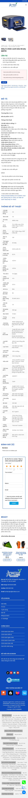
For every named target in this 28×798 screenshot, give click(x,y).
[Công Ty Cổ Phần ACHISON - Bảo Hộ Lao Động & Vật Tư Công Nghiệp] (13, 4)
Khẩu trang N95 (9, 790)
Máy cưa (12, 785)
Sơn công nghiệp (7, 778)
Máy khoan (18, 785)
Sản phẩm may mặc (7, 719)
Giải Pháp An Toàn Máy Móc (16, 775)
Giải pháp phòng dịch (7, 788)
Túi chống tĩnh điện (15, 757)
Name (7, 483)
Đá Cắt (25, 766)
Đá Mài (4, 768)
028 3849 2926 (12, 585)
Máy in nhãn (4, 46)
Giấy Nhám (24, 768)
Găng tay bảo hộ (7, 722)
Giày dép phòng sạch (8, 752)
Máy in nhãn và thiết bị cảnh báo (13, 731)
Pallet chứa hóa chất (14, 780)
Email (6, 490)
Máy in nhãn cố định (14, 46)
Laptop (17, 794)
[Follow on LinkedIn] (14, 672)
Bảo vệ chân (16, 722)
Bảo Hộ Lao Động (7, 715)
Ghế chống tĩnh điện (21, 750)
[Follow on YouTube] (17, 672)
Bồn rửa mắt (9, 721)
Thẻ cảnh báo (18, 745)
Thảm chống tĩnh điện (14, 756)
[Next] (24, 23)
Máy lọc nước (21, 776)
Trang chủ (4, 45)
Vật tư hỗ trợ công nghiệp (16, 45)
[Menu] (26, 5)
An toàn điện (16, 715)
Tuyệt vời (21, 468)
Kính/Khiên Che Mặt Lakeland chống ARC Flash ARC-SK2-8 (7, 554)
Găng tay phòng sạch (8, 750)
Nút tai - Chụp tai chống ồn (10, 724)
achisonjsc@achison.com (12, 591)
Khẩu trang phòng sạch (12, 754)
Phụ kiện (14, 769)
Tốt (17, 468)
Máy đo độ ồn (18, 734)
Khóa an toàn (10, 745)
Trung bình (14, 469)
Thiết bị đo (10, 734)
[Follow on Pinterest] (11, 672)
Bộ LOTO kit (22, 743)
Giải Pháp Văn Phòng (7, 794)
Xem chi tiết (7, 560)
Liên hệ (4, 82)
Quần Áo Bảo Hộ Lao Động (9, 726)
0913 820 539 (9, 588)
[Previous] (3, 23)
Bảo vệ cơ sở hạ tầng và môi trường (11, 773)
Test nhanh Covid (19, 790)
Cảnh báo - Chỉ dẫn (21, 717)
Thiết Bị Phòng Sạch (8, 748)
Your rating (8, 463)
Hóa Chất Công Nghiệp (13, 768)
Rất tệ (7, 468)
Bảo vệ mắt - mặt (9, 717)
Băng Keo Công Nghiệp (16, 766)
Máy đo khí (16, 727)
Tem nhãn (20, 762)
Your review (8, 472)
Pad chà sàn (12, 764)
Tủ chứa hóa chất (14, 740)
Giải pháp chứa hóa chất (8, 738)
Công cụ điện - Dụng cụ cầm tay (11, 783)
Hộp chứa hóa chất (22, 738)
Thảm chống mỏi (21, 764)
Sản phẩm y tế (18, 719)
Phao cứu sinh (22, 724)
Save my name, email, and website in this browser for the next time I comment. (13, 498)
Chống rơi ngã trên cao (20, 721)
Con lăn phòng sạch (20, 748)
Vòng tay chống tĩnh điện (17, 759)
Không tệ (10, 468)
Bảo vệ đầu (23, 722)
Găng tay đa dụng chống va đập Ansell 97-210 (21, 554)
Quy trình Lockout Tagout (10, 743)
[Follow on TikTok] (7, 672)
